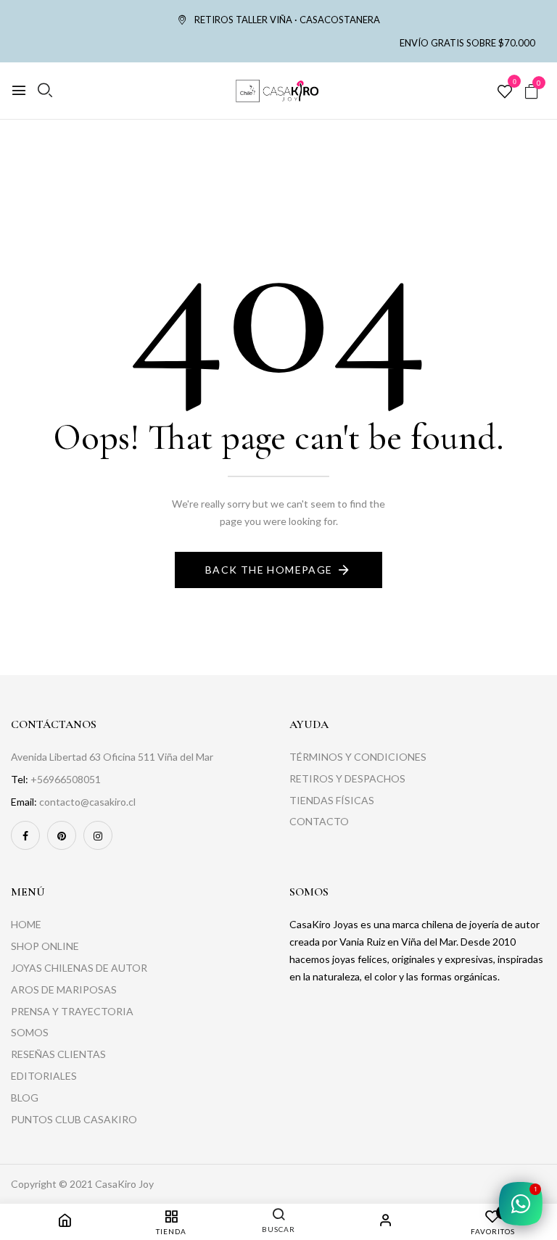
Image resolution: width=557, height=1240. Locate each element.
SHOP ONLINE (45, 946)
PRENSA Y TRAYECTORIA (72, 1011)
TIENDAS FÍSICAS (331, 800)
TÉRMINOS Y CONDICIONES (357, 757)
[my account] (386, 1222)
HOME (26, 924)
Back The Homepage (269, 569)
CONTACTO (319, 821)
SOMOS (30, 1032)
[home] (64, 1222)
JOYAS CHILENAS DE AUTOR (79, 968)
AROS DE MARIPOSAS (64, 989)
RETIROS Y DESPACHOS (347, 778)
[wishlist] (505, 92)
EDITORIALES (44, 1076)
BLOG (24, 1097)
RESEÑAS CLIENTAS (58, 1054)
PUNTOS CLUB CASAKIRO (74, 1119)
